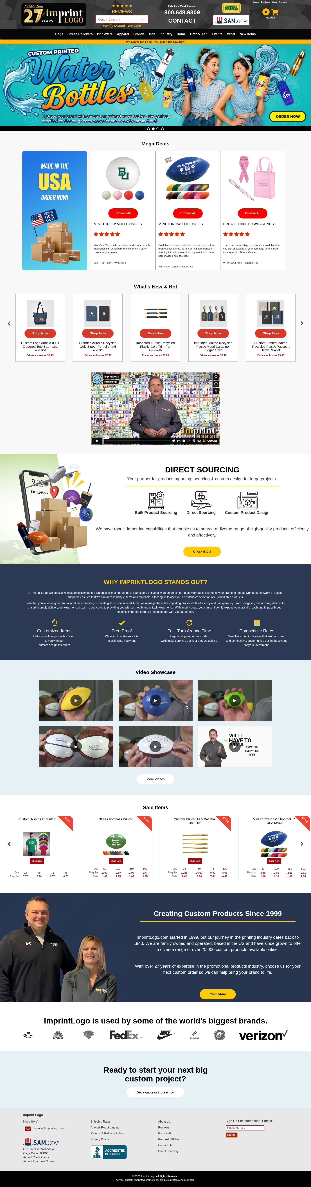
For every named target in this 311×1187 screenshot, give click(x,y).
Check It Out (202, 551)
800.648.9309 (182, 12)
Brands (139, 34)
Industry (166, 34)
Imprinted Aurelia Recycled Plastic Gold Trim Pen (155, 346)
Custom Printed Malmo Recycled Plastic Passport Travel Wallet (271, 348)
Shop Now (40, 333)
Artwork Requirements (105, 1127)
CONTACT (182, 20)
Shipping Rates (101, 1121)
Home (181, 34)
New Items (248, 34)
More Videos (156, 779)
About (274, 2)
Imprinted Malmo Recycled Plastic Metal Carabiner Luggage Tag (213, 348)
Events (217, 34)
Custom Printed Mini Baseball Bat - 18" (195, 821)
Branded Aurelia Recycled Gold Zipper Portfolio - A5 (97, 346)
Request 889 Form (170, 1139)
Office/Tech (199, 34)
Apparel (123, 34)
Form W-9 (164, 1133)
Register (265, 2)
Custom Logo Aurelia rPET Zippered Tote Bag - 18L (40, 346)
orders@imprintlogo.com (49, 1128)
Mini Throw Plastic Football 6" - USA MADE (274, 821)
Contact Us (165, 1145)
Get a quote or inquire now (155, 1092)
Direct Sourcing (168, 1151)
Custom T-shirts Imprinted (36, 819)
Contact (283, 2)
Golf (152, 34)
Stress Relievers (80, 34)
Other (231, 34)
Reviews (163, 1127)
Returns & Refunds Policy (107, 1133)
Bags (59, 34)
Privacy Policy (100, 1139)
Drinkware (105, 34)
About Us (164, 1121)
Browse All (123, 213)
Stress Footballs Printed (116, 819)
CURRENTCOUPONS (231, 8)
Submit (143, 19)
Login (256, 2)
